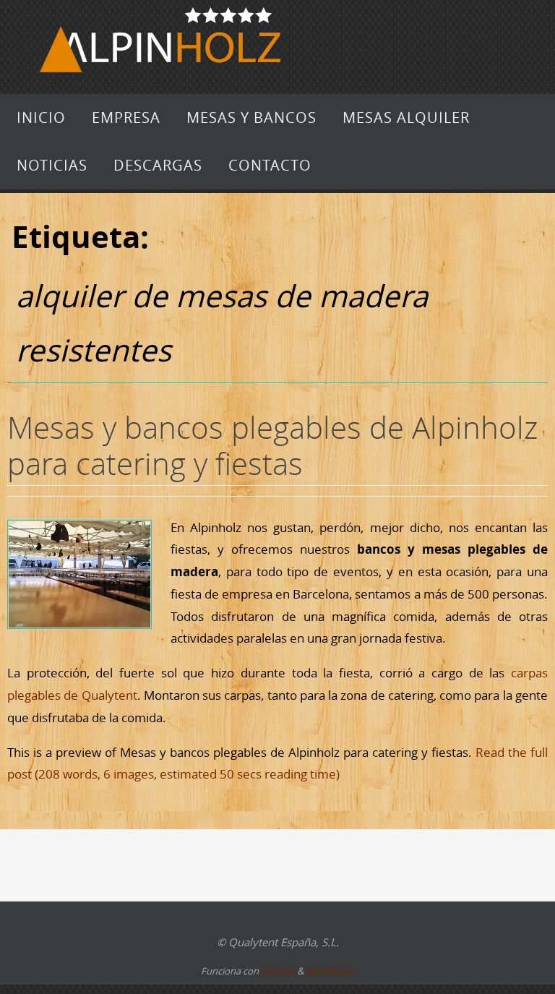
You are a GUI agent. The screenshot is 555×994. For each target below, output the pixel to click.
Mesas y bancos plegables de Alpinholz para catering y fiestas (272, 445)
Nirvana (278, 970)
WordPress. (330, 970)
